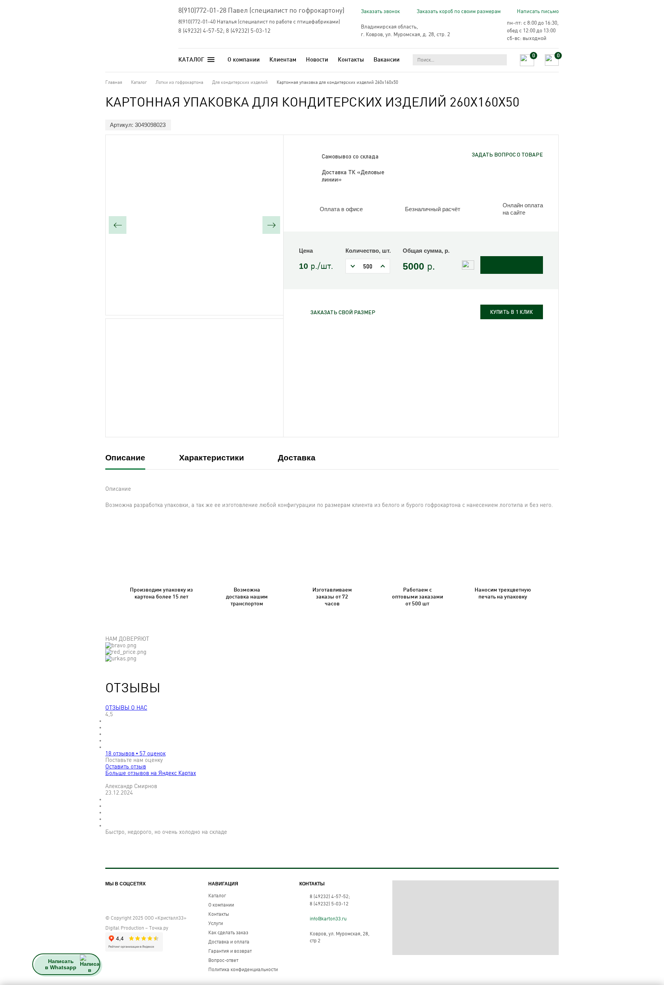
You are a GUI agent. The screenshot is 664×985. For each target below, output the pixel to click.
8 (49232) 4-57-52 (200, 31)
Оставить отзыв (125, 766)
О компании (243, 59)
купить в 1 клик (511, 312)
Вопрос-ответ (223, 960)
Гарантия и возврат (230, 951)
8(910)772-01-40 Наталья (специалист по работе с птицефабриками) (259, 22)
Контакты (351, 59)
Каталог (217, 895)
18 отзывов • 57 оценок (135, 753)
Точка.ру (158, 928)
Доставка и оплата (228, 942)
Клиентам (282, 59)
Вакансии (387, 59)
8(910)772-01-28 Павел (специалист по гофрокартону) (261, 10)
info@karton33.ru (328, 919)
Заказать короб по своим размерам (459, 11)
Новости (317, 59)
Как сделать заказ (228, 932)
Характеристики (211, 457)
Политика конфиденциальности (243, 969)
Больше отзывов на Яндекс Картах (150, 773)
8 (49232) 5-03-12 (248, 31)
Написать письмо (538, 11)
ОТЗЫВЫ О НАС (126, 708)
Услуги (215, 923)
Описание (125, 457)
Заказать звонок (380, 11)
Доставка (296, 457)
